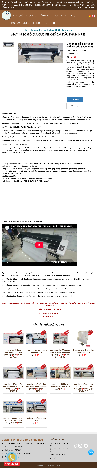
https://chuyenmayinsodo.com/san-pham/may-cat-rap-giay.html (48, 296)
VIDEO (26, 22)
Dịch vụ (15, 22)
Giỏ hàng (74, 106)
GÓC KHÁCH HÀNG (65, 15)
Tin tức (36, 22)
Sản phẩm (45, 15)
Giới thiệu (31, 15)
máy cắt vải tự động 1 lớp (45, 273)
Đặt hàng (75, 99)
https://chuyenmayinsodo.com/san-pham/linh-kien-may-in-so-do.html (50, 292)
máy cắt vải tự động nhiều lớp (68, 273)
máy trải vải (87, 273)
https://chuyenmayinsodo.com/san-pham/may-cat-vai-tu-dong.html (56, 285)
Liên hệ (46, 22)
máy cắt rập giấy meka (26, 275)
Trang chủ (17, 15)
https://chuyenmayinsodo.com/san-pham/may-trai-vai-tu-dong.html (41, 289)
